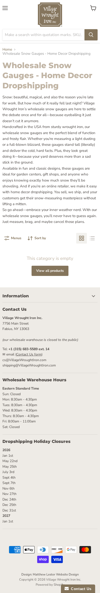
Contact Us (80, 589)
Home (7, 49)
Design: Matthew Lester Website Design (50, 574)
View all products (50, 270)
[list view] (92, 238)
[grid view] (81, 238)
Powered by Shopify (50, 585)
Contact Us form (29, 354)
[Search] (91, 34)
